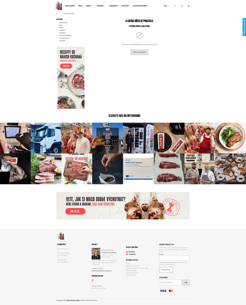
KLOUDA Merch (64, 38)
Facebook (131, 252)
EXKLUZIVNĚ (63, 22)
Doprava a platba (131, 270)
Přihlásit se (166, 270)
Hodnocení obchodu (132, 273)
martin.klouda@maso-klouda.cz (102, 271)
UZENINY (62, 30)
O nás (128, 264)
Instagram (132, 254)
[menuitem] (70, 6)
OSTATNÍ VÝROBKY (65, 35)
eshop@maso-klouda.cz (109, 252)
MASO (61, 28)
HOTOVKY (62, 33)
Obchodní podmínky (132, 266)
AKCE (61, 25)
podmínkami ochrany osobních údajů (173, 263)
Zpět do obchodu (139, 52)
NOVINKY (62, 41)
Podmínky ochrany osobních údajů (137, 268)
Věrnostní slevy (131, 275)
